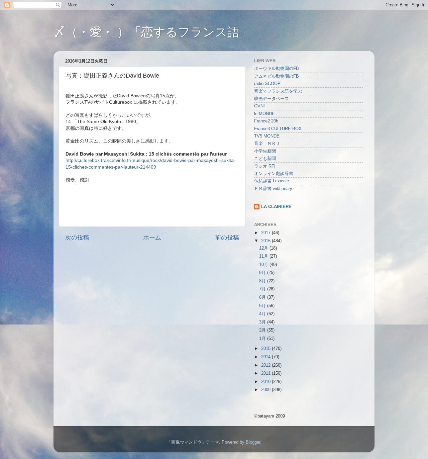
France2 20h (266, 121)
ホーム (152, 237)
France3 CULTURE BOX (278, 128)
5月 (263, 305)
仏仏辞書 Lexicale (271, 181)
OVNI (259, 106)
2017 (266, 233)
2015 (266, 348)
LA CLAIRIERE (276, 206)
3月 (263, 322)
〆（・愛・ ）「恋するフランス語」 (152, 32)
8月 (263, 281)
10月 (264, 264)
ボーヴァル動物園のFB (276, 68)
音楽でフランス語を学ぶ (278, 91)
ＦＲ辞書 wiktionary (273, 188)
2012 (266, 365)
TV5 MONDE (267, 136)
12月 (264, 248)
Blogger (253, 442)
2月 (263, 330)
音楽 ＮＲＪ (267, 143)
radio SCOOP (267, 83)
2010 (266, 381)
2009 (266, 389)
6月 (263, 297)
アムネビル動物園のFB (276, 76)
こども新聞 (265, 158)
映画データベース (271, 98)
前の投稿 (227, 237)
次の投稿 (77, 237)
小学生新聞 (265, 151)
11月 (264, 256)
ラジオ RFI (265, 166)
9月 (263, 272)
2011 (266, 373)
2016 (266, 241)
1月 (263, 338)
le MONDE (264, 113)
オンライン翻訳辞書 (273, 173)
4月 (263, 313)
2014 (266, 357)
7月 (263, 289)
